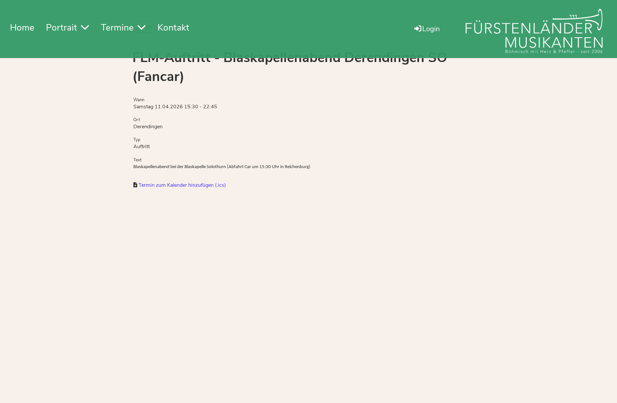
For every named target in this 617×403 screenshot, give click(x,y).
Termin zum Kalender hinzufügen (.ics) (182, 185)
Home (22, 28)
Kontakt (173, 28)
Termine (117, 28)
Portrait (61, 28)
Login (431, 29)
